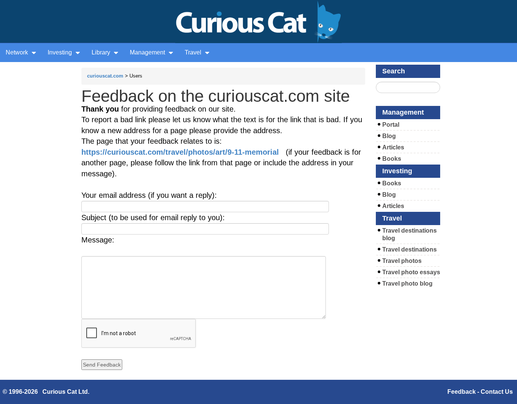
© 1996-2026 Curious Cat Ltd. (46, 391)
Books (391, 158)
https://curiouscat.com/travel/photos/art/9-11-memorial (180, 152)
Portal (390, 124)
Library (102, 52)
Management (148, 52)
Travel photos (402, 261)
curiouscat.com (105, 76)
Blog (389, 136)
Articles (393, 147)
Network (18, 52)
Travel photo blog (407, 283)
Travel (194, 52)
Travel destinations (409, 249)
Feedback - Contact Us (480, 391)
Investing (60, 52)
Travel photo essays (411, 272)
